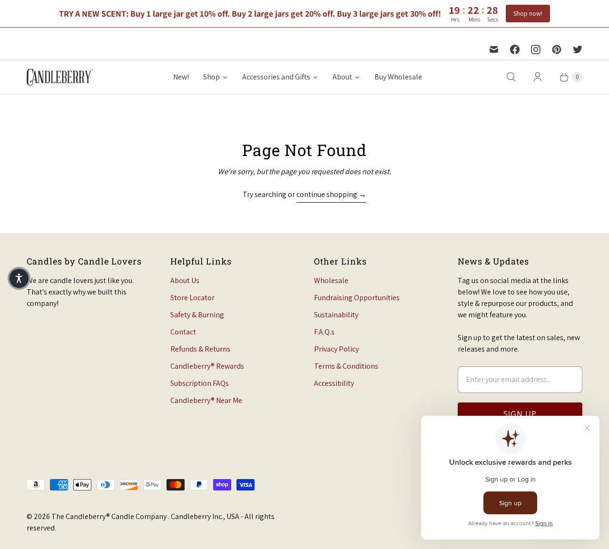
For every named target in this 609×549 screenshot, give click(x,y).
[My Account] (537, 77)
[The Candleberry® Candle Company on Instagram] (535, 49)
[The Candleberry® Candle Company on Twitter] (577, 49)
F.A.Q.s (324, 332)
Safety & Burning (197, 315)
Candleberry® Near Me (206, 400)
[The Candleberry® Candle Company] (60, 77)
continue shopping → (331, 194)
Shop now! (527, 13)
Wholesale (331, 280)
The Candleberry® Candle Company (109, 516)
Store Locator (192, 298)
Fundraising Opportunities (357, 298)
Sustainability (336, 315)
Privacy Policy (336, 349)
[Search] (511, 77)
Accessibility (334, 383)
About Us (184, 280)
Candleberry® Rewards (207, 366)
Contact (183, 332)
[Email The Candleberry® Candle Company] (493, 49)
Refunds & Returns (200, 349)
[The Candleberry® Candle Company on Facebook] (514, 49)
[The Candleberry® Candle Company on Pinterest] (556, 49)
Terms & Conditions (346, 366)
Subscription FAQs (199, 383)
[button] (19, 278)
